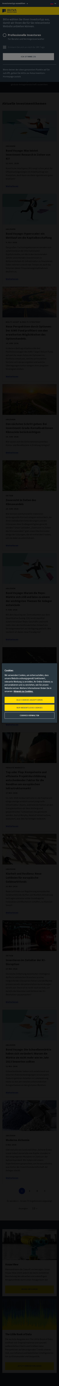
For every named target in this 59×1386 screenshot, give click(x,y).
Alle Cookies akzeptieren (29, 700)
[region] (29, 693)
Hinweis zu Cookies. (23, 691)
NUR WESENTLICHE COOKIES (30, 707)
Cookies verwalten (29, 715)
